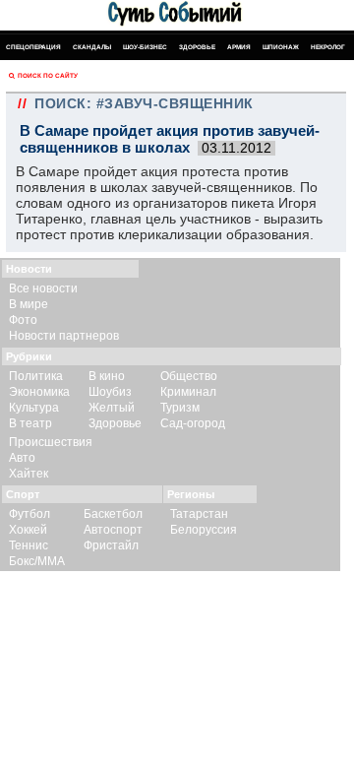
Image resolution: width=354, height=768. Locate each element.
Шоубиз (110, 392)
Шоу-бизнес (145, 46)
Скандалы (92, 46)
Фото (23, 320)
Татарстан (199, 514)
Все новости (43, 288)
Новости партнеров (64, 336)
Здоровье (197, 46)
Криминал (188, 392)
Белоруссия (203, 530)
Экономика (39, 392)
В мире (28, 304)
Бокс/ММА (37, 561)
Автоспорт (113, 530)
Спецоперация (33, 46)
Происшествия (50, 442)
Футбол (29, 514)
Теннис (28, 545)
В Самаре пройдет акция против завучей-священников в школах (170, 139)
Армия (239, 46)
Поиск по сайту (48, 75)
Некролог (328, 46)
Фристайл (111, 545)
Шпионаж (281, 46)
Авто (22, 458)
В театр (30, 423)
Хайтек (28, 473)
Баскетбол (113, 514)
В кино (106, 376)
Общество (188, 376)
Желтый (111, 408)
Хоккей (28, 530)
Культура (34, 408)
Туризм (180, 408)
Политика (36, 376)
